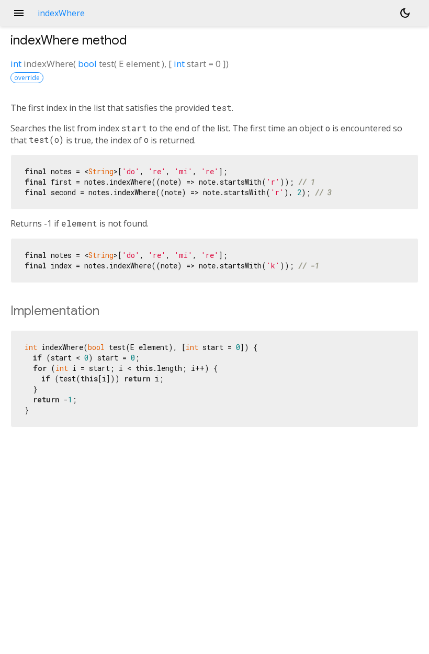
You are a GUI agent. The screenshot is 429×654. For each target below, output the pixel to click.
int (15, 64)
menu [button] (19, 13)
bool (87, 64)
